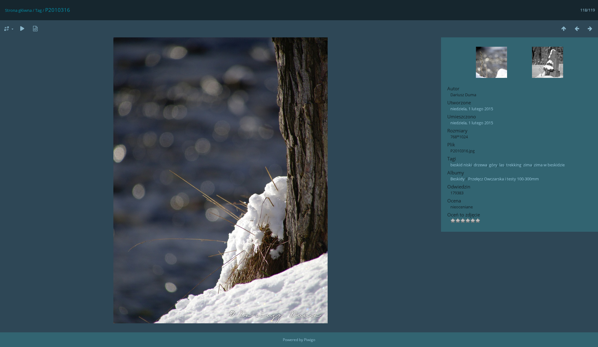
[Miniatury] (563, 28)
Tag (38, 10)
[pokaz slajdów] (22, 28)
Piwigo (309, 339)
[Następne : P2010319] (589, 28)
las (501, 165)
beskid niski (461, 165)
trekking (513, 165)
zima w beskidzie (549, 165)
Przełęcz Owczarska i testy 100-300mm (503, 179)
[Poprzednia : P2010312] (576, 28)
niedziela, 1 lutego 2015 (471, 109)
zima (527, 165)
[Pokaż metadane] (35, 28)
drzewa (480, 165)
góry (493, 165)
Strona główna (18, 10)
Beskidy (457, 179)
